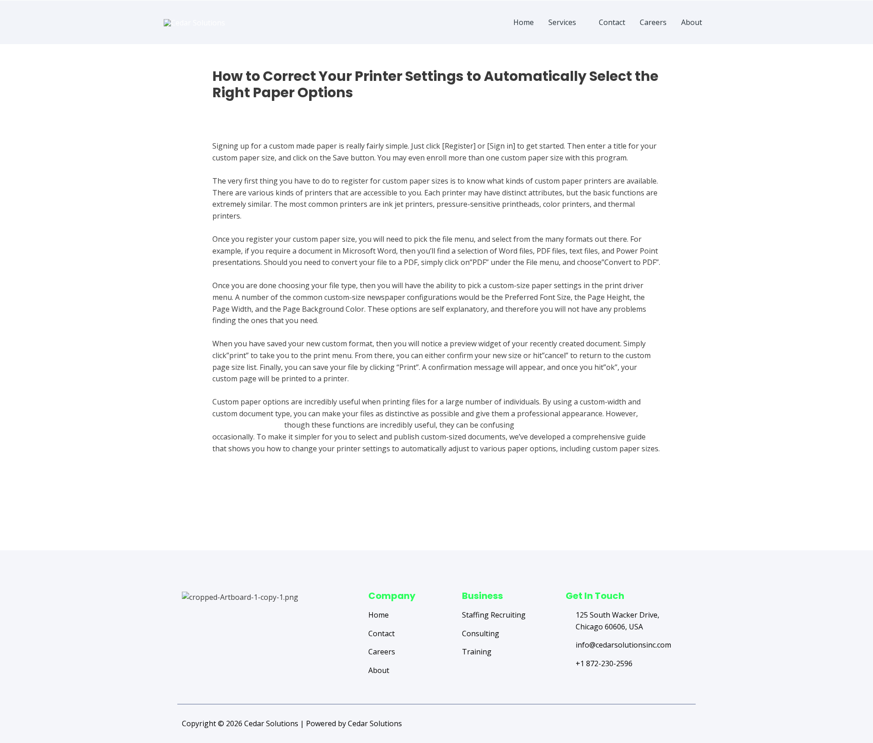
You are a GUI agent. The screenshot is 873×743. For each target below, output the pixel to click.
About (691, 22)
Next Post (663, 514)
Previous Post (217, 514)
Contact (612, 22)
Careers (653, 22)
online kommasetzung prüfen (567, 425)
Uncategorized (237, 109)
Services (562, 22)
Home (523, 22)
